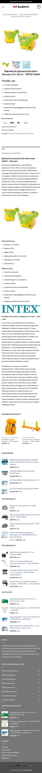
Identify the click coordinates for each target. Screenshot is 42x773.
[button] (3, 7)
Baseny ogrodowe (8, 683)
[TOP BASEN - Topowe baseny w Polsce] (21, 7)
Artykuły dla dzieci (8, 679)
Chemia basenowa (8, 687)
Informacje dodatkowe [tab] (11, 153)
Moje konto (6, 750)
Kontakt (5, 747)
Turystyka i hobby (8, 700)
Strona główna (9, 14)
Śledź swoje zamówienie (10, 752)
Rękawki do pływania (21, 16)
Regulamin (5, 758)
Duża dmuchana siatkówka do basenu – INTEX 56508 (31, 440)
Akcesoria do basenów (10, 671)
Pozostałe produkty (9, 696)
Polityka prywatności (9, 755)
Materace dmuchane (9, 691)
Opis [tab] (3, 149)
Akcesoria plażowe (29, 14)
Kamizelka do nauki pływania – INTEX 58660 (10, 440)
